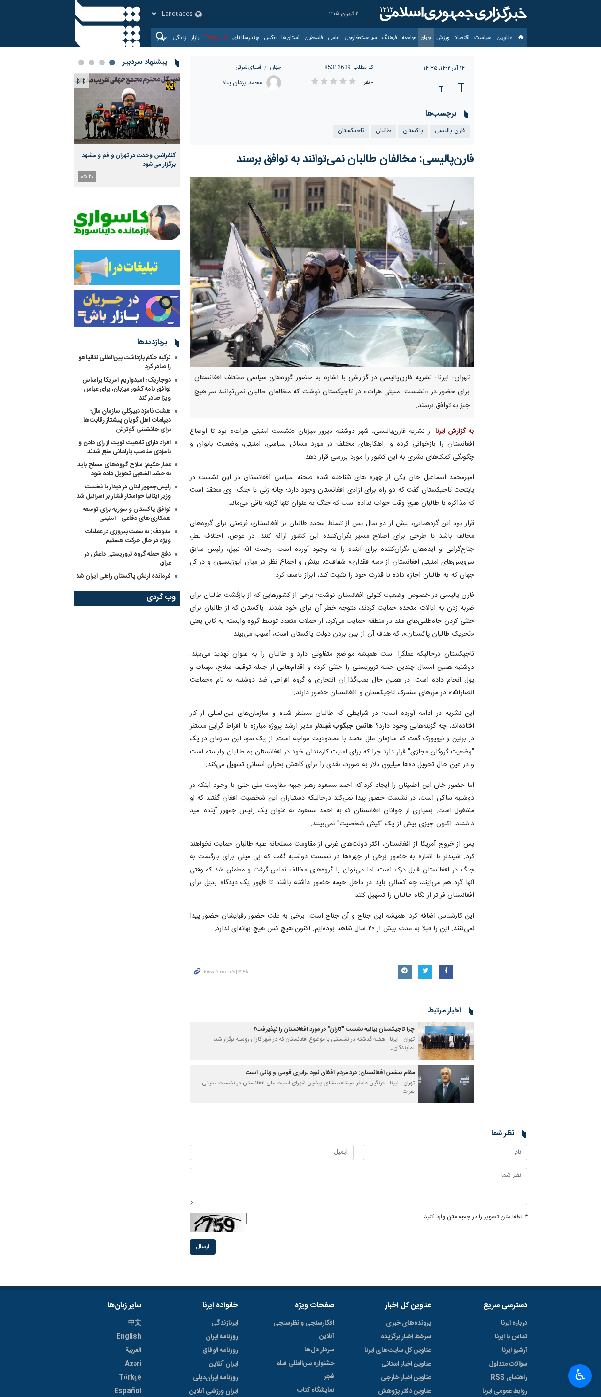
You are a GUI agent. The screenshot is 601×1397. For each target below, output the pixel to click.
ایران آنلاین (223, 1364)
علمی (333, 37)
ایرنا (452, 14)
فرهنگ (389, 37)
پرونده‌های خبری (408, 1323)
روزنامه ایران (222, 1336)
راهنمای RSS (509, 1377)
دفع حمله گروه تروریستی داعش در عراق (128, 558)
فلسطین (313, 37)
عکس (270, 37)
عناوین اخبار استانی (406, 1364)
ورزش (443, 37)
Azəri (133, 1364)
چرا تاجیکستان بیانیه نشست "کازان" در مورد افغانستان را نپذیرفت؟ (334, 1030)
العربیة (133, 1350)
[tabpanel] (127, 130)
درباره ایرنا (514, 1323)
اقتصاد (462, 37)
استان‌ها (290, 37)
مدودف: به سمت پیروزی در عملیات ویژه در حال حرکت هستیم (128, 536)
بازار (195, 37)
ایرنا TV (213, 37)
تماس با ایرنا (511, 1336)
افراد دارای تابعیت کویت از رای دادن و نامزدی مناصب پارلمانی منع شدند (124, 447)
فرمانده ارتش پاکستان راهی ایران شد (123, 576)
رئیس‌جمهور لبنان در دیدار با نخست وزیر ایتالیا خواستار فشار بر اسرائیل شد (124, 491)
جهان (425, 37)
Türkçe (130, 1377)
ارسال (202, 1247)
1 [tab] (112, 62)
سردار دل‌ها (319, 1350)
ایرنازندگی (224, 1323)
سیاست (483, 37)
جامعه (409, 37)
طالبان (383, 131)
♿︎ (580, 1374)
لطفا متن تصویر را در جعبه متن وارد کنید (475, 1217)
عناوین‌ (504, 37)
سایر (163, 37)
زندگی (179, 37)
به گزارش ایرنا (454, 431)
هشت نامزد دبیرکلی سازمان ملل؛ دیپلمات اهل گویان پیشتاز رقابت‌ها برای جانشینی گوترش (127, 420)
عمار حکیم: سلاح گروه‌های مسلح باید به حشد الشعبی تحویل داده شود (124, 469)
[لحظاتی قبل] (127, 108)
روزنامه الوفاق (220, 1350)
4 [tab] (81, 62)
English (128, 1336)
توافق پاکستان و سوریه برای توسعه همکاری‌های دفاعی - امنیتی (127, 514)
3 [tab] (91, 62)
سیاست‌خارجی (360, 37)
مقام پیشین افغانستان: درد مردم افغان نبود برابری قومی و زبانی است (330, 1073)
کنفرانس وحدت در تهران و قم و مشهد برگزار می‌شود (129, 159)
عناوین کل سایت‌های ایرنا (397, 1350)
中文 (134, 1323)
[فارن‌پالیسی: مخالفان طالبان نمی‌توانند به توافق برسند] (332, 272)
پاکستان (413, 131)
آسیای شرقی (248, 67)
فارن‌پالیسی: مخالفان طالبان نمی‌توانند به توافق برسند (355, 159)
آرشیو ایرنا (514, 1350)
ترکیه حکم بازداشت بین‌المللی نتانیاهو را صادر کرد (124, 362)
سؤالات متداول (508, 1364)
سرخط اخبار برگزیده (406, 1336)
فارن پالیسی (450, 131)
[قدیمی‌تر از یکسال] (446, 1041)
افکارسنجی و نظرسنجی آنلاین (303, 1330)
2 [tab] (102, 62)
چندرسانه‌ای (245, 37)
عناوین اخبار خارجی (406, 1377)
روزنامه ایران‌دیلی (215, 1377)
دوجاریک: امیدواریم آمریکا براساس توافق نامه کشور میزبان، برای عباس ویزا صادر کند (126, 389)
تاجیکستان (351, 131)
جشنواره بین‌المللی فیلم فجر (305, 1370)
